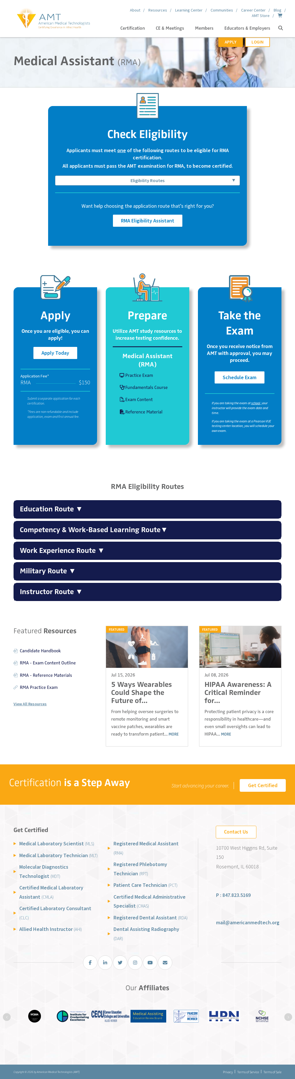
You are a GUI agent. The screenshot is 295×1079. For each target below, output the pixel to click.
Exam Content (139, 400)
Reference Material (143, 412)
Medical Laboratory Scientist (56, 843)
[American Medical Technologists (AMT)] (53, 17)
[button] (280, 28)
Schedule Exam (239, 377)
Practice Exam (139, 375)
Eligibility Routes (147, 180)
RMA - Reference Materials (46, 675)
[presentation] (7, 1017)
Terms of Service (248, 1072)
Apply (231, 42)
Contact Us (236, 832)
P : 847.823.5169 (233, 895)
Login (257, 42)
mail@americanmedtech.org (247, 922)
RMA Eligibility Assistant (147, 220)
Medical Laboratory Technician (58, 855)
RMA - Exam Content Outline (48, 663)
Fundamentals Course (146, 387)
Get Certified (262, 785)
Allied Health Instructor (50, 929)
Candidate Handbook (40, 651)
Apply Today (55, 352)
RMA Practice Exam (39, 687)
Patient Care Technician (145, 885)
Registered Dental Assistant (151, 917)
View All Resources (30, 703)
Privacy (228, 1072)
